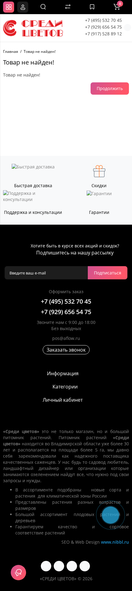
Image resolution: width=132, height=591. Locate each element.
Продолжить (110, 88)
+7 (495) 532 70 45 (103, 20)
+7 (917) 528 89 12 (103, 34)
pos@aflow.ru (66, 338)
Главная (10, 51)
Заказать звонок (66, 349)
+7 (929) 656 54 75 (103, 27)
